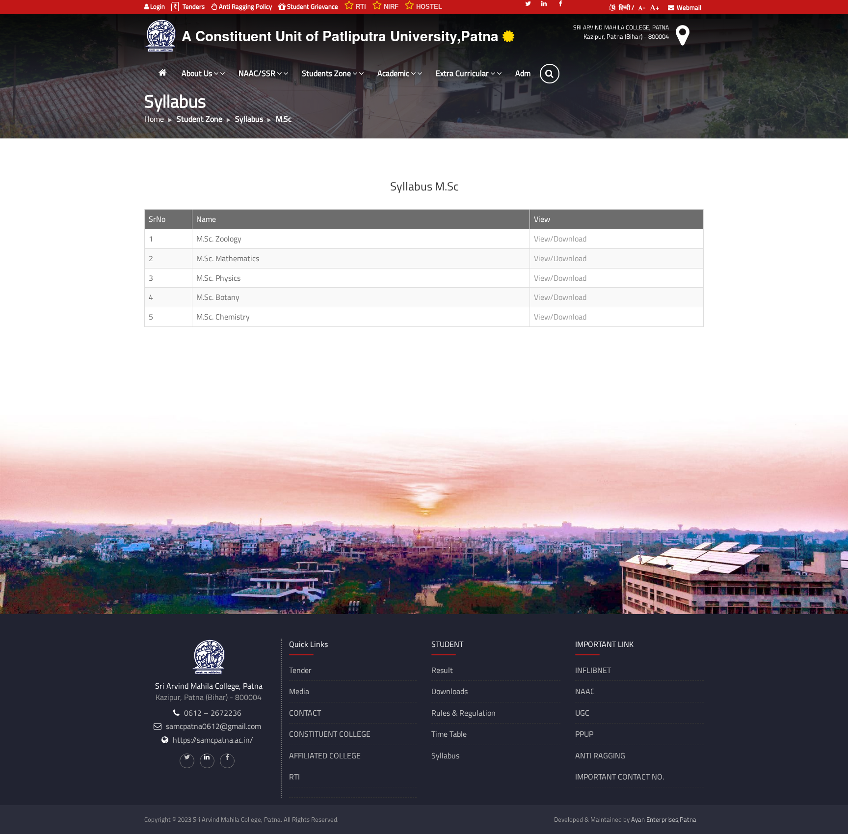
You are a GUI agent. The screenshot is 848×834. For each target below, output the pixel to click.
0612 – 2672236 (212, 713)
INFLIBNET (593, 670)
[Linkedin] (544, 2)
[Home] (162, 72)
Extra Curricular (462, 73)
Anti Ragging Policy (244, 6)
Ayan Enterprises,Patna (663, 819)
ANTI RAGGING (600, 755)
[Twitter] (528, 2)
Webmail (689, 7)
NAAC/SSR (256, 73)
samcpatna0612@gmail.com (213, 726)
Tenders (193, 6)
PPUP (584, 734)
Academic (393, 73)
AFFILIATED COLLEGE (325, 755)
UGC (582, 713)
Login (157, 6)
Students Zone (326, 73)
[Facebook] (560, 2)
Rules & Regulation (463, 713)
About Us (197, 73)
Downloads (449, 691)
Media (299, 691)
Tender (300, 670)
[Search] (584, 73)
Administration (540, 73)
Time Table (449, 734)
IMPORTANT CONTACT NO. (619, 776)
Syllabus (445, 755)
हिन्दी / (625, 7)
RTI (294, 776)
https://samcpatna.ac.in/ (213, 740)
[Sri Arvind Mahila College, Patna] (161, 34)
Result (442, 670)
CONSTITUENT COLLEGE (330, 734)
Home (154, 119)
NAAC (585, 691)
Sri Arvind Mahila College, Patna (621, 27)
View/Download (560, 238)
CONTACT (305, 713)
